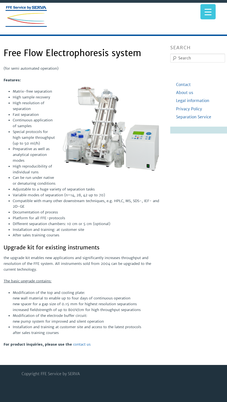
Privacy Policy (189, 108)
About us (185, 92)
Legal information (193, 100)
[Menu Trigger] (208, 11)
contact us (82, 344)
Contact (184, 84)
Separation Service (194, 116)
